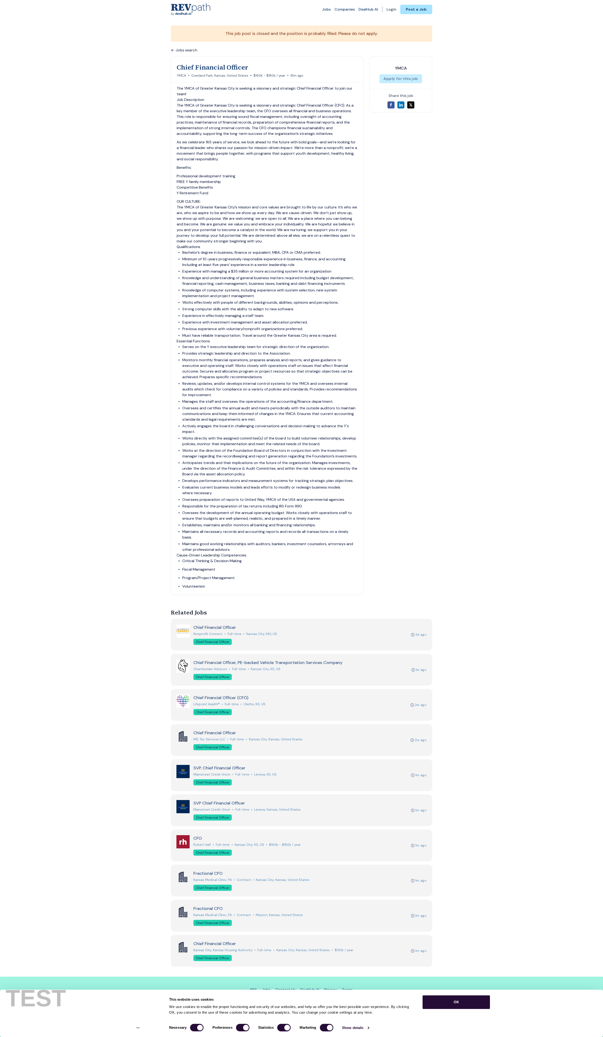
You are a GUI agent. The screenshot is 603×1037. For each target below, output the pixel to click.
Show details (352, 1028)
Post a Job (416, 9)
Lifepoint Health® (206, 704)
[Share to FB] (391, 104)
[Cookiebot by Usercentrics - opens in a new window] (138, 1027)
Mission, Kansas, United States (279, 915)
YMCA (181, 75)
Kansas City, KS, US (265, 669)
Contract (244, 880)
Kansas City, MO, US (261, 634)
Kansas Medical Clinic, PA (212, 880)
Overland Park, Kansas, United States (219, 75)
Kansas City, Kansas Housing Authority (223, 950)
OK (456, 1002)
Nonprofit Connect (208, 634)
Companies (344, 9)
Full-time (234, 634)
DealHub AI (368, 9)
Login (391, 9)
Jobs (326, 9)
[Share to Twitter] (410, 104)
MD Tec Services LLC (209, 739)
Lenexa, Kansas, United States (277, 809)
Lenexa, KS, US (265, 774)
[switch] (242, 1027)
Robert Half (202, 844)
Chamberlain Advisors (210, 669)
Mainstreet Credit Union (211, 774)
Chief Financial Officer (212, 642)
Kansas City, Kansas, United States (275, 739)
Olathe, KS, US (254, 704)
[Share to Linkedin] (400, 104)
